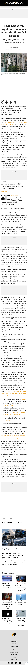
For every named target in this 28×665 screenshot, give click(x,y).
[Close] (23, 322)
